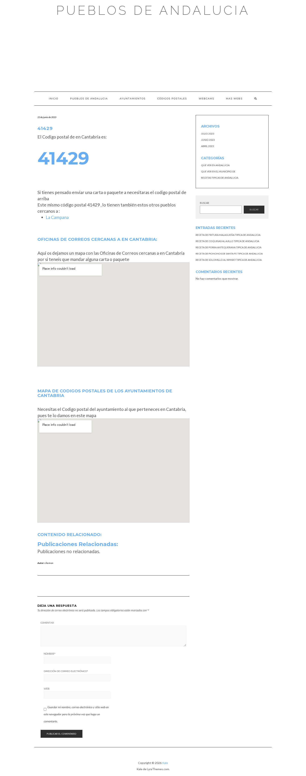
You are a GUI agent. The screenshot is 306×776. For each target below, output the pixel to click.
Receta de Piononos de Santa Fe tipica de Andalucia (229, 253)
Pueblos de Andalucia (153, 10)
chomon (49, 563)
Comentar (47, 622)
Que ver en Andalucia (215, 165)
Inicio (53, 98)
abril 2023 (207, 146)
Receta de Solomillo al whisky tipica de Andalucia (229, 259)
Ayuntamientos (133, 98)
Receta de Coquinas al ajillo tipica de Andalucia (227, 241)
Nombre (49, 653)
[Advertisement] (153, 54)
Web (47, 688)
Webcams (206, 98)
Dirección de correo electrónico (66, 671)
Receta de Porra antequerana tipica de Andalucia (228, 247)
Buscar (204, 202)
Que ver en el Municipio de (218, 171)
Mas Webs (234, 98)
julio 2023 (207, 133)
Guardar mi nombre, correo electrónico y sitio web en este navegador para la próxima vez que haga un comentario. (76, 714)
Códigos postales (172, 98)
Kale (165, 763)
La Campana (57, 217)
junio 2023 (208, 139)
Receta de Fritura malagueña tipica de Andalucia (228, 234)
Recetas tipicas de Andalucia (219, 177)
